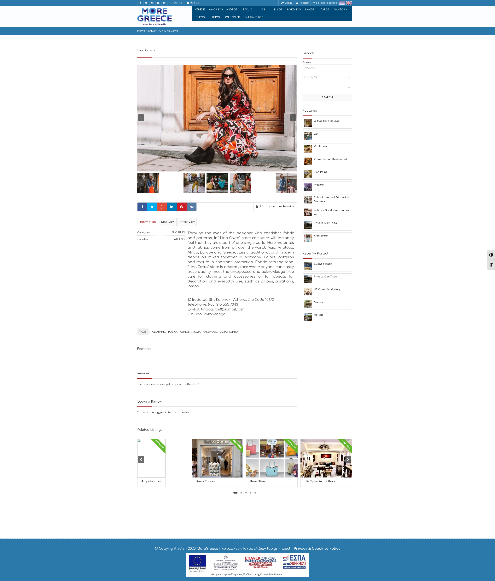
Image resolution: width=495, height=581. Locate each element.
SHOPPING (154, 31)
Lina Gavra (171, 31)
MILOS (278, 9)
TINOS (216, 17)
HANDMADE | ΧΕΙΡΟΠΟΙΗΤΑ (220, 332)
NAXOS (309, 9)
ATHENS (200, 9)
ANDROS (231, 9)
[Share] (142, 207)
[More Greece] (154, 16)
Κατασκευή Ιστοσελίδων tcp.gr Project (255, 548)
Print (262, 206)
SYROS (200, 17)
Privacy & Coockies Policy (317, 548)
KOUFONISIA (232, 17)
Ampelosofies (151, 481)
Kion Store (258, 481)
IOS (262, 9)
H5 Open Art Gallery (320, 481)
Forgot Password (326, 3)
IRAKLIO (247, 9)
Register (304, 3)
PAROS (325, 9)
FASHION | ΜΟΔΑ (190, 332)
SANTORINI (341, 9)
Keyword (308, 62)
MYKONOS (294, 9)
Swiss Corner (205, 481)
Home (141, 31)
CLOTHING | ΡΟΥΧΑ (164, 332)
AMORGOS (216, 9)
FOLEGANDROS (253, 17)
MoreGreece (207, 548)
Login (288, 3)
